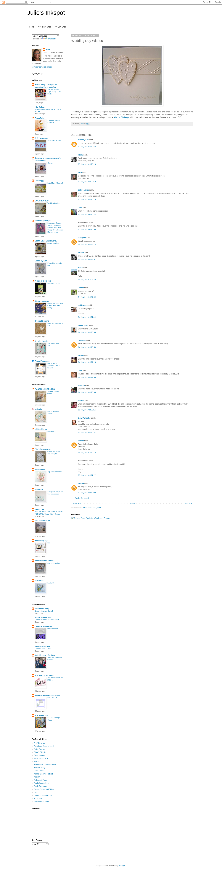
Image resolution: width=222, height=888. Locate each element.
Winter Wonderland (43, 617)
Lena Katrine (39, 771)
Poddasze (39, 489)
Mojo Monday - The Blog (45, 655)
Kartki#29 (50, 583)
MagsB (81, 400)
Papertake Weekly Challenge (47, 695)
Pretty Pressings (40, 786)
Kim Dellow (40, 107)
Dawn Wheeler (84, 418)
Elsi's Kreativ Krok (41, 758)
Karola (36, 761)
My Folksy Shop (44, 27)
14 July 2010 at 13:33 (87, 332)
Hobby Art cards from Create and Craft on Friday (55, 305)
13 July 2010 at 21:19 (87, 182)
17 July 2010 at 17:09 (87, 493)
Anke (80, 268)
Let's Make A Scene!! (55, 183)
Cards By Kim (41, 261)
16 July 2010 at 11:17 (87, 475)
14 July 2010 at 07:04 (87, 297)
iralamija (38, 409)
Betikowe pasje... (42, 541)
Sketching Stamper (43, 221)
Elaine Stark (83, 325)
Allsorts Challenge (121, 117)
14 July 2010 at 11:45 (87, 317)
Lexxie (81, 441)
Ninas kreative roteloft (44, 561)
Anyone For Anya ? (43, 646)
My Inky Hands (41, 341)
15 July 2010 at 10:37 (87, 432)
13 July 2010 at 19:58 (87, 147)
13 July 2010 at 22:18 (87, 244)
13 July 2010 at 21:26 (87, 199)
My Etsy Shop (60, 27)
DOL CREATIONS (42, 201)
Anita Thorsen (39, 749)
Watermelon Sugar (41, 801)
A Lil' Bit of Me (39, 743)
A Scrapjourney (41, 138)
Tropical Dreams (42, 321)
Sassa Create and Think (44, 789)
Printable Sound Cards (43, 649)
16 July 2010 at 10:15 (87, 453)
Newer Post (77, 503)
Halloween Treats (53, 283)
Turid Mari (38, 798)
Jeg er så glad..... (53, 563)
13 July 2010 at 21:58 (87, 229)
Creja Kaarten (39, 755)
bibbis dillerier (41, 429)
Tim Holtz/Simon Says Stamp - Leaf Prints (54, 91)
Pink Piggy (39, 181)
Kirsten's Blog (39, 768)
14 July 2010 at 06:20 (87, 280)
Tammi (81, 355)
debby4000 (83, 305)
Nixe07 (37, 777)
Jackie (81, 288)
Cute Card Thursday (43, 626)
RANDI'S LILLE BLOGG (45, 389)
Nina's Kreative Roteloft (43, 774)
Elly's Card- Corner (43, 449)
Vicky (80, 155)
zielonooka (39, 509)
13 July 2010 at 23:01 (87, 259)
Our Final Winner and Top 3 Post (47, 620)
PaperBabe (40, 118)
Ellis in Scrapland (42, 520)
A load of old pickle (43, 281)
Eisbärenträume (42, 301)
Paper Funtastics (42, 361)
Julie (80, 207)
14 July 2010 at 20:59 (87, 347)
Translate (52, 39)
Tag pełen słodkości (54, 472)
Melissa (81, 385)
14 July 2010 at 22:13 (87, 362)
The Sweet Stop (41, 715)
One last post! (52, 629)
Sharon (81, 252)
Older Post (188, 503)
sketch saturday (42, 609)
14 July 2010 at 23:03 (87, 392)
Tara (80, 172)
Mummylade (83, 140)
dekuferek (39, 581)
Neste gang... (52, 431)
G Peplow (82, 238)
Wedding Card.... (53, 203)
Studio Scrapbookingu (43, 795)
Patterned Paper (40, 780)
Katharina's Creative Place (45, 765)
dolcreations (83, 190)
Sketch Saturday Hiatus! (44, 611)
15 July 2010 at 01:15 (87, 410)
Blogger (122, 866)
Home (31, 27)
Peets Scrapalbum (41, 783)
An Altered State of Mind (44, 746)
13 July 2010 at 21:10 (87, 164)
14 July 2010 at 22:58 (87, 377)
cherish (50, 163)
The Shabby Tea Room (44, 675)
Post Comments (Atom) (91, 508)
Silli (35, 792)
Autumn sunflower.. (54, 243)
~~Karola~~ (40, 469)
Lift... (49, 543)
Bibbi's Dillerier (40, 752)
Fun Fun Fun (52, 698)
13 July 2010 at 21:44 (87, 214)
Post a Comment (82, 498)
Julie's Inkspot (46, 12)
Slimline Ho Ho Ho (54, 140)
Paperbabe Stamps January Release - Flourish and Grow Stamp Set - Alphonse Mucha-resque (55, 227)
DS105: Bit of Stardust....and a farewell (53, 366)
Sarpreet (82, 340)
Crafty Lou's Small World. (46, 241)
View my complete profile (42, 67)
